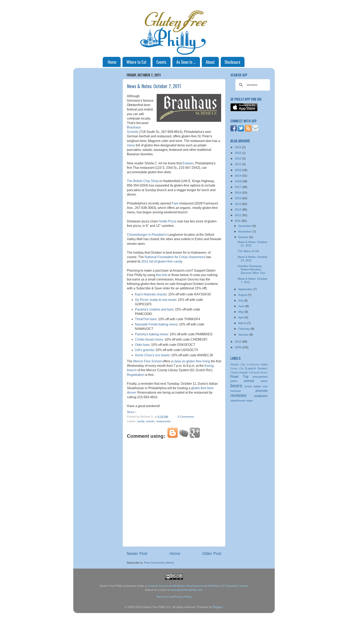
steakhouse (237, 400)
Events (161, 62)
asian (264, 380)
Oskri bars (142, 344)
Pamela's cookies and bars (154, 309)
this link (161, 275)
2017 (238, 187)
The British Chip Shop (142, 181)
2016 (238, 192)
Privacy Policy (183, 596)
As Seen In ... (186, 62)
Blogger (218, 607)
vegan (249, 400)
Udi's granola (144, 350)
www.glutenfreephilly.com (186, 589)
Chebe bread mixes (149, 339)
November (245, 231)
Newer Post (137, 553)
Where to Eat (136, 62)
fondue (248, 386)
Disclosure (232, 62)
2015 (238, 198)
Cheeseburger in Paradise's (147, 234)
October (243, 237)
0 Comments (186, 416)
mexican (235, 390)
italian (257, 386)
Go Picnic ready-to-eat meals (155, 299)
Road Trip (239, 376)
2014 (238, 203)
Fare (175, 203)
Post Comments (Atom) (159, 562)
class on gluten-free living (192, 361)
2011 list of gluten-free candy (161, 261)
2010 (238, 341)
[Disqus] (174, 492)
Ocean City (236, 368)
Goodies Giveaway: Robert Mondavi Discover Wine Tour (251, 269)
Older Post (211, 553)
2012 (238, 215)
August (243, 294)
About (210, 62)
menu (131, 145)
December (245, 225)
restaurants (163, 421)
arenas (249, 381)
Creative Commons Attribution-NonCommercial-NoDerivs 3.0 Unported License (198, 585)
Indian (264, 364)
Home (112, 62)
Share (131, 412)
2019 (238, 175)
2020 (238, 170)
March (242, 323)
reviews (238, 395)
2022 (238, 158)
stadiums (261, 396)
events (150, 421)
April (241, 317)
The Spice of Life (248, 251)
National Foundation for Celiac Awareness (175, 257)
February (244, 328)
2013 (238, 209)
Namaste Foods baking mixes (156, 324)
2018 (238, 181)
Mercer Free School (147, 361)
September (245, 289)
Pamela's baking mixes (151, 334)
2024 (238, 147)
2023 (238, 152)
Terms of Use (164, 596)
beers (236, 385)
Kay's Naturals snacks (151, 294)
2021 (238, 164)
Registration (135, 374)
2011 (238, 220)
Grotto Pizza (167, 221)
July (241, 300)
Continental (253, 364)
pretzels (262, 391)
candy (140, 421)
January (243, 334)
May (241, 311)
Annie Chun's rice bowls (152, 355)
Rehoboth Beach (258, 372)
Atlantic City (237, 364)
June (241, 306)
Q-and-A (250, 368)
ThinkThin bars (145, 319)
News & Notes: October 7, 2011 (154, 86)
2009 (238, 347)
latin (265, 386)
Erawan (188, 163)
